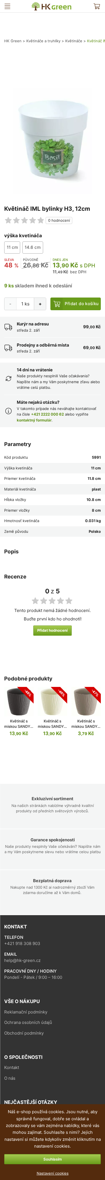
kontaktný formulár (34, 420)
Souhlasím (52, 1159)
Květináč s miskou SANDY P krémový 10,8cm (52, 726)
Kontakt (11, 1067)
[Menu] (7, 6)
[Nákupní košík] (96, 6)
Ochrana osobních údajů (28, 1022)
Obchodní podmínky (24, 1033)
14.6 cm (33, 247)
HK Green (35, 4)
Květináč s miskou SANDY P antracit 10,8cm (18, 726)
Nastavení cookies (53, 1173)
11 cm (12, 247)
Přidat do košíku (82, 303)
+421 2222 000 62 (47, 414)
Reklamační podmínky (25, 1012)
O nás (9, 1078)
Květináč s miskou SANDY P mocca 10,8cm (86, 726)
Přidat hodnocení (52, 630)
